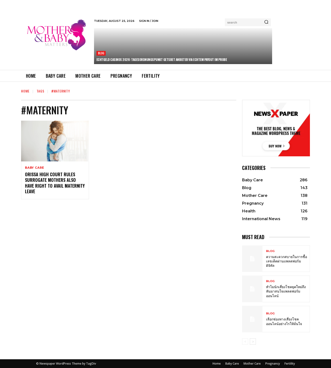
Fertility (289, 363)
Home (25, 90)
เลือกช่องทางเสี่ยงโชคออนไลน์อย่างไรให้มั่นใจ (284, 321)
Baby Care (34, 167)
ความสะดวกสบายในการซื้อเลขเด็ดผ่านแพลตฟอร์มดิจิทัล (286, 261)
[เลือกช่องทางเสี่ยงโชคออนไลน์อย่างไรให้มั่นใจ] (252, 319)
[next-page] (253, 341)
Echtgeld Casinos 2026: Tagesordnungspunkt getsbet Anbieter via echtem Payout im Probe (161, 59)
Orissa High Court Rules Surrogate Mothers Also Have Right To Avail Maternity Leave (55, 182)
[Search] (266, 22)
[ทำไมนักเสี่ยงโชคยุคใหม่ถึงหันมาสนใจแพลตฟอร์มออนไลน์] (252, 289)
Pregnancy (272, 363)
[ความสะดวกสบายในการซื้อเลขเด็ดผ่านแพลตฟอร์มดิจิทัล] (252, 258)
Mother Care (252, 363)
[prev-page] (245, 341)
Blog (101, 53)
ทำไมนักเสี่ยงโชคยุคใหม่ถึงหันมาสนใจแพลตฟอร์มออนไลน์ (286, 291)
